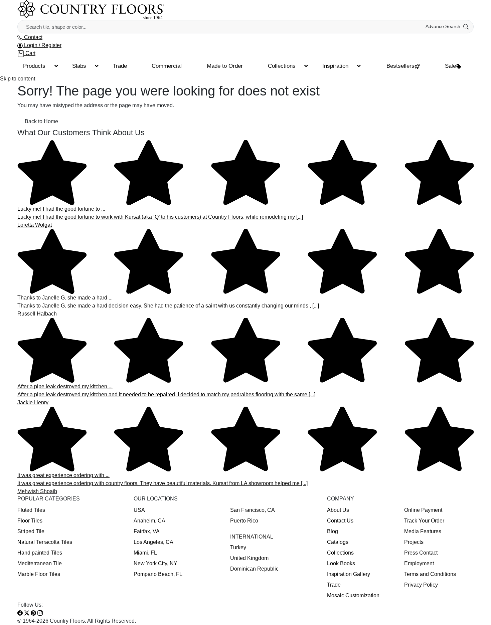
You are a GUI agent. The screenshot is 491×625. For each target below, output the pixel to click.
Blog (332, 531)
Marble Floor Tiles (38, 574)
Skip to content (17, 78)
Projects (414, 542)
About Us (338, 510)
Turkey (238, 547)
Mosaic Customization (353, 595)
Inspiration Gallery (348, 574)
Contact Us (340, 521)
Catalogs (337, 542)
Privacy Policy (421, 585)
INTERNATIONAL (251, 537)
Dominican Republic (254, 569)
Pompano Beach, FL (158, 574)
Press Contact (421, 553)
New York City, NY (155, 563)
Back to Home (41, 121)
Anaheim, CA (149, 521)
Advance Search (444, 26)
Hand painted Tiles (39, 553)
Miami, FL (145, 553)
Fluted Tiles (31, 510)
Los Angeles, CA (153, 542)
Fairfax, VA (147, 531)
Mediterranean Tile (39, 563)
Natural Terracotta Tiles (44, 542)
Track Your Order (424, 521)
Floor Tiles (29, 521)
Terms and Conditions (430, 574)
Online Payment (423, 510)
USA (139, 510)
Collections (340, 553)
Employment (419, 563)
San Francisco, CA (252, 510)
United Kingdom (249, 558)
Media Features (422, 531)
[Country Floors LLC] (90, 9)
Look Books (341, 563)
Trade (334, 585)
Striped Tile (30, 531)
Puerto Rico (244, 521)
